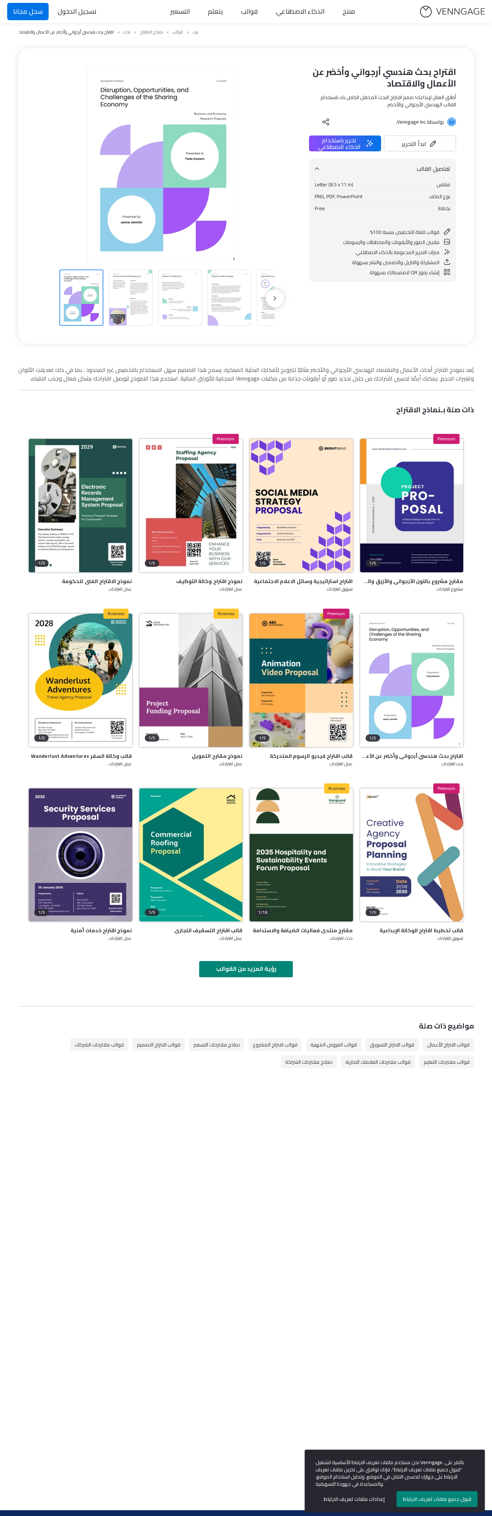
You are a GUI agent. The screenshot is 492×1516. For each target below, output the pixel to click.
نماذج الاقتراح (151, 32)
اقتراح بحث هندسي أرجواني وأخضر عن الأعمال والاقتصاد (412, 756)
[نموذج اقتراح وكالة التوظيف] (191, 505)
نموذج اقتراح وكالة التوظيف (209, 581)
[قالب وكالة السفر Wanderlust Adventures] (80, 680)
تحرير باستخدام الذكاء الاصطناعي (339, 143)
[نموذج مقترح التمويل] (191, 680)
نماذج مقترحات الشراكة (308, 1062)
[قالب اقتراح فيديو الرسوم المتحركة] (301, 680)
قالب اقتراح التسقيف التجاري (208, 930)
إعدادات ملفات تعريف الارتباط (354, 1499)
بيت (195, 32)
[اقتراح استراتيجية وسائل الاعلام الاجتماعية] (301, 505)
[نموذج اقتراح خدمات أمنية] (80, 855)
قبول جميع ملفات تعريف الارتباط (437, 1499)
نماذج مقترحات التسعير (216, 1044)
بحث (127, 32)
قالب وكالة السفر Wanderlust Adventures (81, 756)
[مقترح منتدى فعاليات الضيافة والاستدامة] (301, 855)
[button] (420, 143)
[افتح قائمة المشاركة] (326, 122)
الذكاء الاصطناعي (300, 11)
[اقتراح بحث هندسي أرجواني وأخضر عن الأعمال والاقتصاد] (412, 680)
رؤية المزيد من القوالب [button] (246, 968)
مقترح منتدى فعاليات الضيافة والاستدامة (303, 930)
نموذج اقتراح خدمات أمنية (101, 930)
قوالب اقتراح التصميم (158, 1044)
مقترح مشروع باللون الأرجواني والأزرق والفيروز (412, 581)
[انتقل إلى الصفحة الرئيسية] (452, 12)
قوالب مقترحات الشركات (99, 1044)
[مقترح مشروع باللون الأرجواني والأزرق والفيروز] (412, 505)
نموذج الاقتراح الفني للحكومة (97, 581)
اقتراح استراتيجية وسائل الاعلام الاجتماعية (303, 581)
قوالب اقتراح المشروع (275, 1044)
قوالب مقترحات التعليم (447, 1062)
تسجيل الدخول (77, 11)
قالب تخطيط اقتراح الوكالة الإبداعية (421, 930)
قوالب (249, 11)
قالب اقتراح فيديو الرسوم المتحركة (311, 756)
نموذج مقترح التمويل (217, 756)
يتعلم (215, 11)
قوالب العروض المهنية (333, 1044)
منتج (349, 11)
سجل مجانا (28, 11)
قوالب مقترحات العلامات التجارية (378, 1062)
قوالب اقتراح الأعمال (448, 1044)
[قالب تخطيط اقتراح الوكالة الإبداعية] (412, 855)
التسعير (180, 11)
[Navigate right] (275, 298)
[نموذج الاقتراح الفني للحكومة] (80, 505)
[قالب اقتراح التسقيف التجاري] (191, 855)
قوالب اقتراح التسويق (392, 1044)
